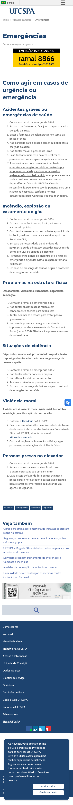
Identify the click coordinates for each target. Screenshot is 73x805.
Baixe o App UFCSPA (15, 699)
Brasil (10, 2)
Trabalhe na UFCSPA (15, 648)
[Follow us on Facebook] (29, 728)
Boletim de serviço (14, 677)
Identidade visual (13, 641)
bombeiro (35, 507)
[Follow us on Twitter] (42, 728)
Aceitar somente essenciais (48, 792)
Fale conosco (10, 714)
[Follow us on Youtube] (48, 728)
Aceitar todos (48, 786)
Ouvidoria (27, 421)
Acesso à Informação (15, 656)
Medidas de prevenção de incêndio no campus (30, 567)
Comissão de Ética (13, 692)
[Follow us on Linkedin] (35, 728)
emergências (22, 507)
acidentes (8, 507)
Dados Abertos (12, 670)
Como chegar (10, 626)
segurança (47, 507)
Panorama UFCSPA (14, 707)
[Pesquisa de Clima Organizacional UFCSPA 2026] (36, 598)
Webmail (8, 634)
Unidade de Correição (15, 663)
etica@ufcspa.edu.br (21, 437)
